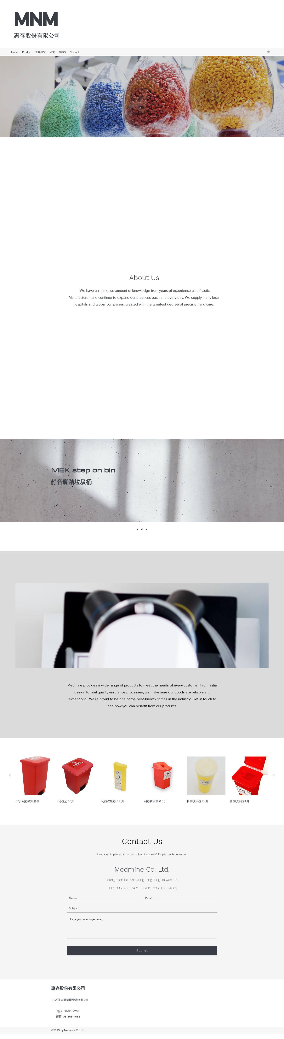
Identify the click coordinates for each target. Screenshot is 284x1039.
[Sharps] (137, 529)
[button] (268, 51)
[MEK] (142, 529)
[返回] (15, 480)
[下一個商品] (274, 776)
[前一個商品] (10, 776)
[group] (142, 784)
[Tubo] (146, 529)
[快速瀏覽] (35, 776)
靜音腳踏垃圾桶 (71, 481)
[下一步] (268, 480)
